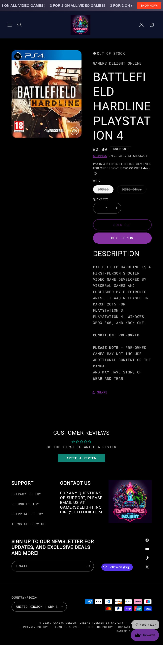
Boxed (106, 190)
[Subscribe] (88, 566)
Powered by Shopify (107, 622)
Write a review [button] (81, 458)
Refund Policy (25, 504)
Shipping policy (100, 627)
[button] (10, 25)
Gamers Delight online (71, 622)
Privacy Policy (26, 494)
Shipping (100, 156)
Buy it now (122, 238)
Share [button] (102, 392)
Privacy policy (35, 627)
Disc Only (134, 190)
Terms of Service (29, 524)
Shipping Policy (27, 514)
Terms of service (67, 627)
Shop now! (149, 5)
